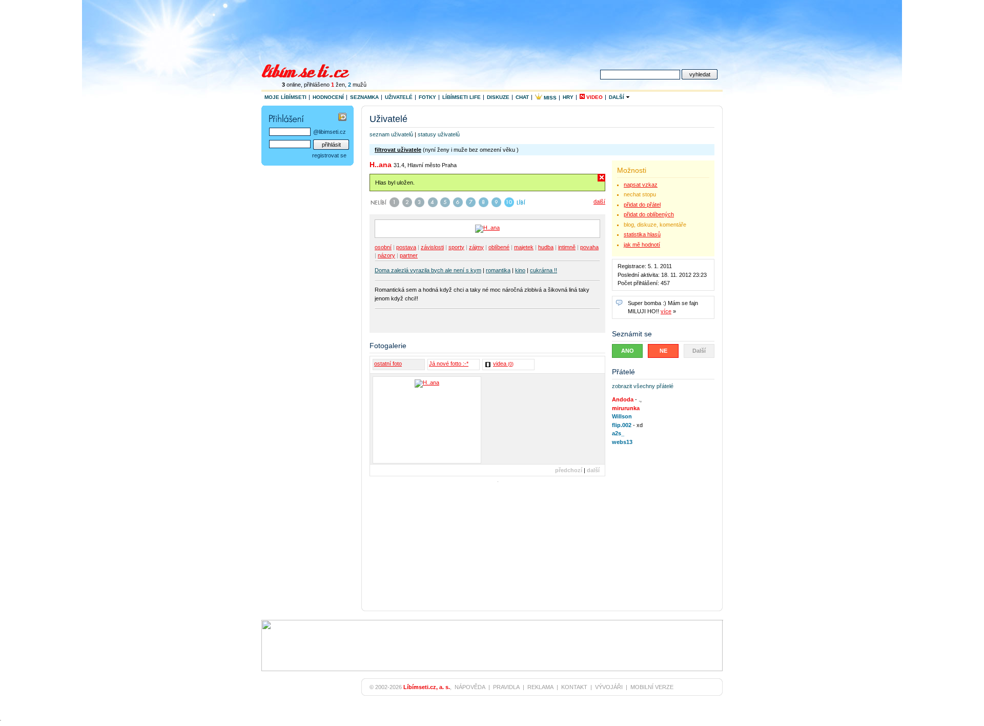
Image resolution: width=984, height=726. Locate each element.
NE (663, 351)
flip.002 (621, 425)
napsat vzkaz (641, 185)
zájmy (476, 247)
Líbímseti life (461, 97)
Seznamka (364, 97)
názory (386, 255)
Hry (568, 97)
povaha (589, 247)
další (599, 201)
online (291, 85)
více (666, 311)
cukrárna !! (543, 270)
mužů (357, 85)
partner (409, 255)
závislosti (432, 247)
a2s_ (618, 433)
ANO (627, 351)
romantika (498, 270)
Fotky (427, 97)
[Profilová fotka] (427, 419)
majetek (524, 247)
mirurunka (626, 408)
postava (406, 247)
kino (520, 270)
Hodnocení (328, 97)
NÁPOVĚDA (470, 687)
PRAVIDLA (506, 687)
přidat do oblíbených (649, 214)
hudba (546, 247)
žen (338, 85)
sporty (456, 247)
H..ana (381, 164)
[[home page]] (311, 70)
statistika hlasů (642, 234)
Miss (549, 97)
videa (503, 363)
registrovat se (329, 155)
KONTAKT (574, 687)
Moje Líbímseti (285, 97)
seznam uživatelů (391, 134)
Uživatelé (399, 97)
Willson (622, 416)
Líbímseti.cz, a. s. (426, 687)
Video (594, 97)
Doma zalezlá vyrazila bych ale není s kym (428, 270)
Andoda (622, 399)
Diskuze (498, 97)
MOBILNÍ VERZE (651, 687)
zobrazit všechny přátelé (642, 386)
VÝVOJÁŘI (609, 687)
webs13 (622, 442)
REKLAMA (540, 687)
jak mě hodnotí (642, 244)
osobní (383, 247)
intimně (567, 247)
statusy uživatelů (439, 134)
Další (617, 97)
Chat (522, 97)
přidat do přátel (642, 204)
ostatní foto (388, 363)
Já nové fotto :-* (448, 363)
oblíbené (498, 247)
